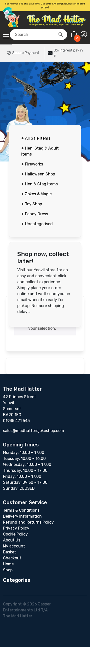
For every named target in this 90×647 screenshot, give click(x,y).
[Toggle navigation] (6, 36)
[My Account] (84, 34)
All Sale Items (35, 138)
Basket (9, 552)
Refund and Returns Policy (28, 522)
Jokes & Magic (36, 194)
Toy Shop (31, 204)
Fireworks (32, 164)
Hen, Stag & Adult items (40, 151)
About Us (11, 540)
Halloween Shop (38, 174)
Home (8, 564)
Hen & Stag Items (39, 184)
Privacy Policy (16, 528)
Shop (7, 570)
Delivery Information (22, 516)
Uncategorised (37, 223)
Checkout (12, 558)
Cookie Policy (15, 534)
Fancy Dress (34, 214)
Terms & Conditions (21, 510)
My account (14, 546)
